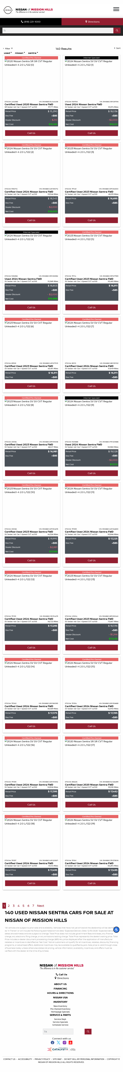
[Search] (117, 30)
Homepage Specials (60, 1011)
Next (40, 906)
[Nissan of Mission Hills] (27, 10)
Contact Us (9, 1059)
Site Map (57, 1059)
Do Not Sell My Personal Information (84, 1059)
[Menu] (116, 9)
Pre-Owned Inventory (60, 1009)
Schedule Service (60, 1024)
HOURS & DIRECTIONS (60, 993)
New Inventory (60, 1006)
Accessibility (25, 1059)
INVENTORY (60, 1002)
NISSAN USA (60, 997)
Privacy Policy (43, 1059)
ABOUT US (60, 984)
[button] (116, 930)
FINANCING (60, 988)
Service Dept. (60, 1019)
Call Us (31, 133)
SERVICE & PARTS (60, 1015)
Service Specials (60, 1022)
